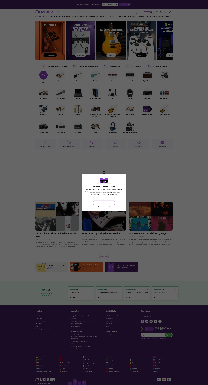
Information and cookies (104, 207)
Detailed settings (104, 203)
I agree (104, 199)
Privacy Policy (113, 194)
